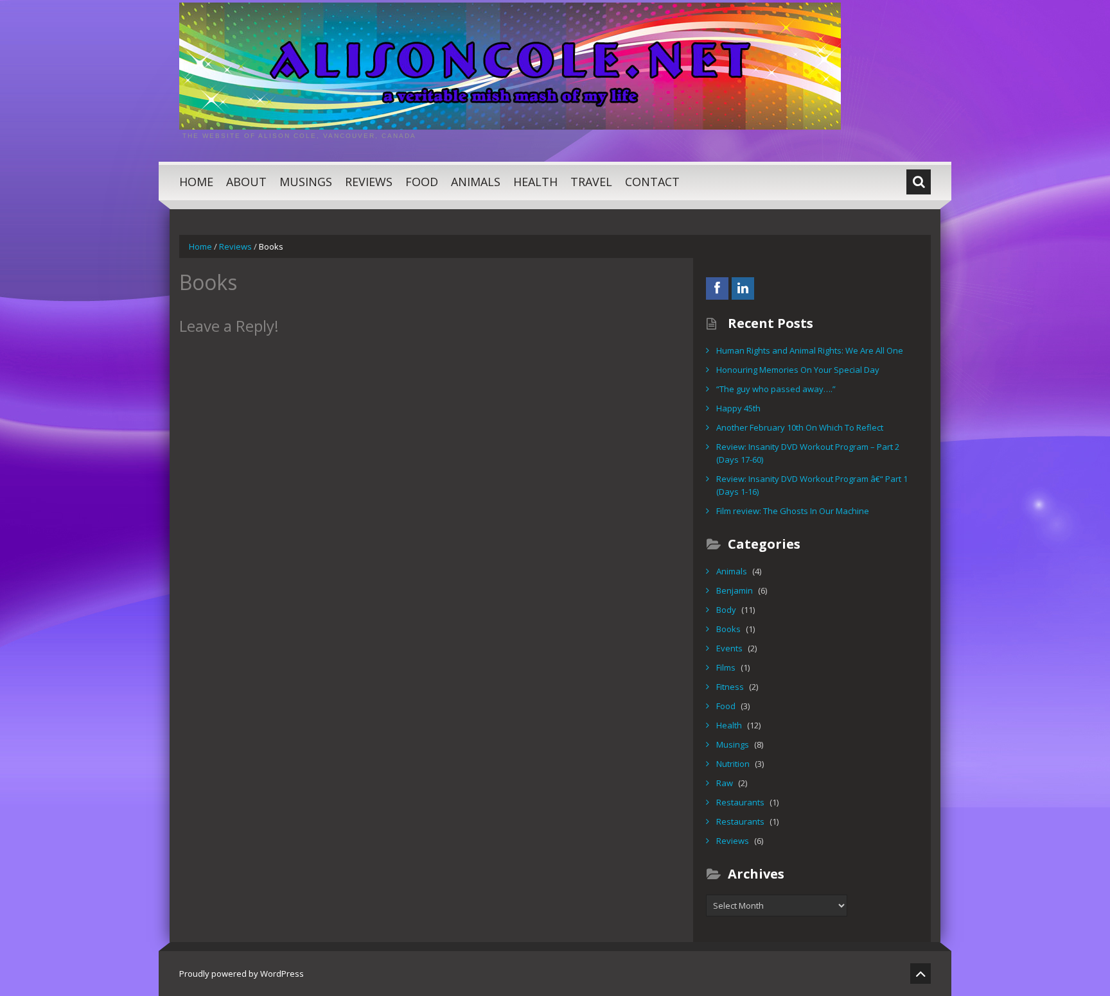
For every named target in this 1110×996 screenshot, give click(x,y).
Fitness (730, 686)
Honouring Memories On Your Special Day (797, 369)
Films (726, 667)
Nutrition (733, 763)
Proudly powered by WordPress (241, 973)
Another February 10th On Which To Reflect (799, 427)
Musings (305, 181)
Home (196, 181)
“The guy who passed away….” (776, 389)
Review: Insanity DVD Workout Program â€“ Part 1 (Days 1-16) (812, 485)
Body (726, 609)
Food (421, 181)
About (246, 181)
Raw (724, 783)
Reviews (368, 181)
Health (535, 181)
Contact (652, 181)
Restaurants (740, 802)
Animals (475, 181)
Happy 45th (738, 408)
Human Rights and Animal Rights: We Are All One (809, 350)
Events (729, 648)
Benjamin (734, 590)
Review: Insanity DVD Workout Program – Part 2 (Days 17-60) (807, 453)
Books (728, 629)
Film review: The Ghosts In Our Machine (792, 511)
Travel (591, 181)
